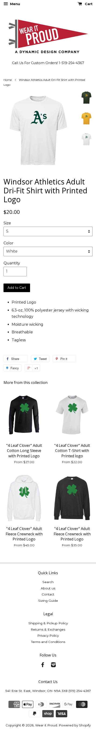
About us (48, 588)
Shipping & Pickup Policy (48, 623)
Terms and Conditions (48, 642)
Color (8, 243)
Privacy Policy (48, 635)
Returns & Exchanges (48, 629)
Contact (48, 594)
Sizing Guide (48, 600)
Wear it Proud (46, 725)
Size (7, 223)
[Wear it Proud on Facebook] (42, 665)
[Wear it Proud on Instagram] (53, 665)
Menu (14, 4)
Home (7, 80)
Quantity (11, 263)
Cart (88, 4)
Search (48, 582)
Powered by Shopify (75, 725)
